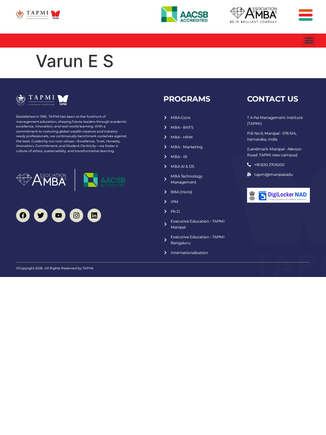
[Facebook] (23, 215)
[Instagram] (76, 215)
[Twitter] (41, 215)
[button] (309, 41)
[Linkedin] (94, 215)
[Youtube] (58, 215)
